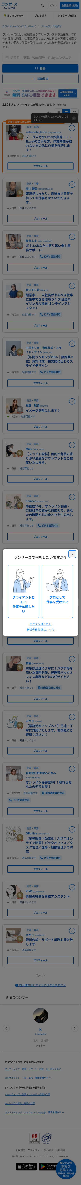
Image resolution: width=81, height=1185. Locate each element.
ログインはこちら (40, 624)
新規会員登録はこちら (40, 630)
